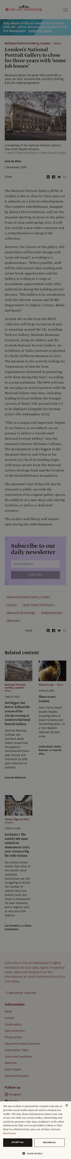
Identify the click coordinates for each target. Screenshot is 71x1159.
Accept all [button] (18, 1142)
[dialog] (35, 1130)
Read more (9, 1133)
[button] (34, 1153)
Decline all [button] (49, 1142)
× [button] (66, 1105)
